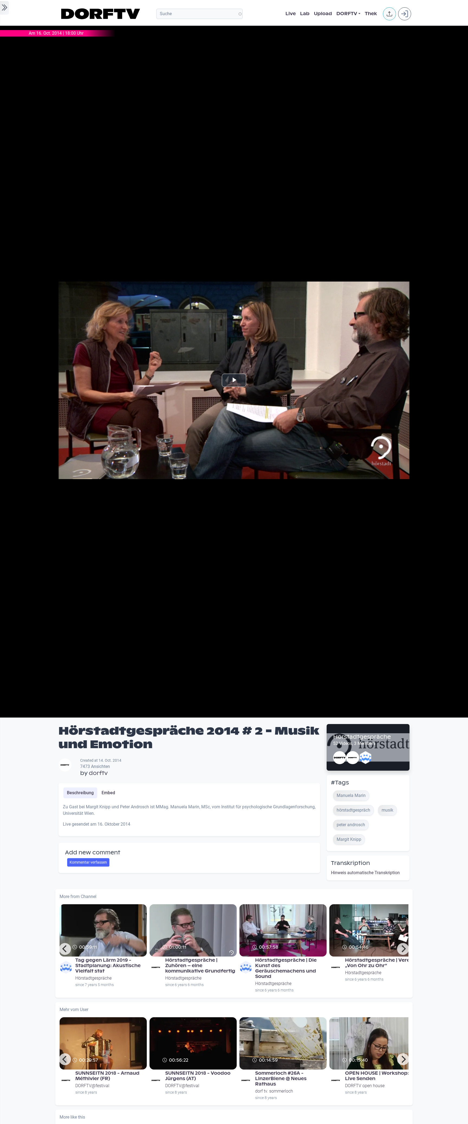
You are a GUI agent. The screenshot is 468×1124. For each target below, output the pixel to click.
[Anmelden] (404, 13)
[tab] (80, 792)
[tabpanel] (189, 818)
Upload (323, 14)
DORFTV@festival (92, 1085)
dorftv (98, 773)
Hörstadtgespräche (362, 736)
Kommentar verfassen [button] (88, 862)
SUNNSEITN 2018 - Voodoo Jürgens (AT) (197, 1075)
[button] (389, 13)
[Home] (101, 14)
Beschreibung (80, 792)
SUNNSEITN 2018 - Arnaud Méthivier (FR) (107, 1075)
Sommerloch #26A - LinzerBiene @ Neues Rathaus (281, 1078)
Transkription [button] (350, 863)
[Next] (403, 949)
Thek (371, 14)
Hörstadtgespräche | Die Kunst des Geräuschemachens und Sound (286, 968)
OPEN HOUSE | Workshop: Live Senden (377, 1075)
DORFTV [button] (346, 14)
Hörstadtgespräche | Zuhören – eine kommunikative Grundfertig (200, 965)
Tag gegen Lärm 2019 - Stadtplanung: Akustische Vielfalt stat (108, 965)
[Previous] (65, 949)
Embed (108, 792)
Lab (305, 14)
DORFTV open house (365, 1085)
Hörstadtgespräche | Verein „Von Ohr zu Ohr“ (379, 962)
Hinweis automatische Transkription (365, 872)
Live (290, 14)
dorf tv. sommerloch (274, 1091)
